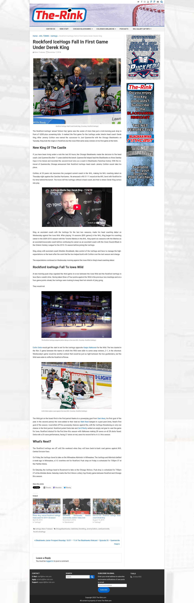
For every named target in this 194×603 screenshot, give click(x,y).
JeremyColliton (92, 529)
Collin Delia (37, 347)
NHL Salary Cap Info (141, 29)
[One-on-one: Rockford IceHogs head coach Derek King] (106, 506)
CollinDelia (74, 529)
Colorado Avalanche (105, 29)
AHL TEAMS (44, 36)
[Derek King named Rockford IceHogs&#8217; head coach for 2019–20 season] (47, 506)
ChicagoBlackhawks (63, 529)
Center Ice (50, 29)
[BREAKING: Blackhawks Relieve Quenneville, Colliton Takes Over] (76, 506)
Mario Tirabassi (39, 52)
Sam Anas (102, 418)
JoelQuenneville (103, 529)
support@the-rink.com (47, 582)
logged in (49, 561)
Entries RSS (137, 577)
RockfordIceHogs (39, 532)
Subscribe (103, 590)
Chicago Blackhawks (82, 29)
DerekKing (82, 529)
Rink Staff (64, 29)
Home (35, 36)
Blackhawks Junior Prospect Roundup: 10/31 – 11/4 (56, 540)
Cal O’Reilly (82, 428)
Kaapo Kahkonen (90, 347)
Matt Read (84, 422)
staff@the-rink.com (44, 576)
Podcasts (124, 29)
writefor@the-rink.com (45, 579)
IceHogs (54, 36)
